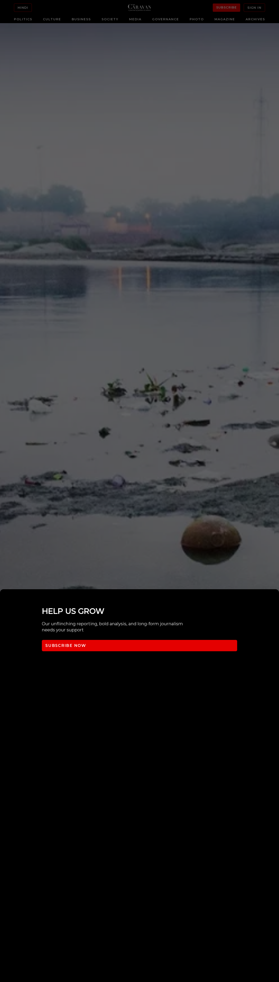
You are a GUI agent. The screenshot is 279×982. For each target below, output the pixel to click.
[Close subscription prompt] (275, 598)
